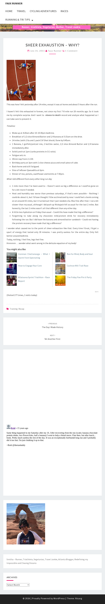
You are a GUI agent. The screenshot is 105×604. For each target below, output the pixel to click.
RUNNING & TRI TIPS (17, 19)
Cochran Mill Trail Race (77, 265)
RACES (64, 11)
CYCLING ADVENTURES (43, 11)
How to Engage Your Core (30, 265)
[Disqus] (52, 386)
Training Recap (17, 308)
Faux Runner (13, 3)
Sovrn (96, 292)
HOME (9, 11)
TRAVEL (21, 11)
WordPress (59, 598)
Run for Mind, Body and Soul (80, 254)
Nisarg (78, 598)
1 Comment (71, 51)
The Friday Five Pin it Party (79, 277)
